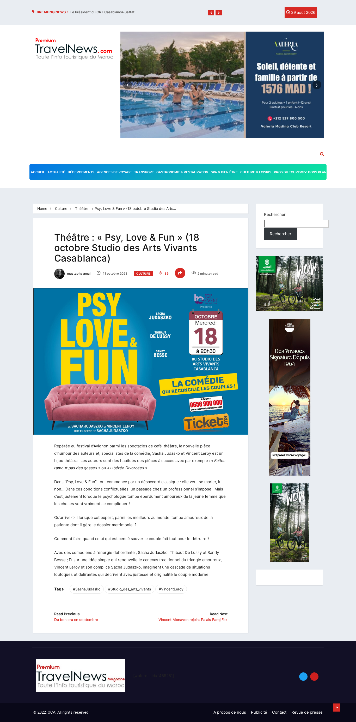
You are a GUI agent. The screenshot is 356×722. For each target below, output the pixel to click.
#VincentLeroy (171, 589)
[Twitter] (265, 14)
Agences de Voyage (114, 172)
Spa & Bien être (224, 172)
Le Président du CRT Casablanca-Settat (102, 12)
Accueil (38, 172)
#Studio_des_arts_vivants (129, 589)
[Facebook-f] (254, 14)
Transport (144, 172)
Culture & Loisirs (255, 172)
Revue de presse (307, 712)
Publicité (259, 712)
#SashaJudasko (86, 589)
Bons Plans (318, 172)
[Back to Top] (336, 707)
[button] (211, 13)
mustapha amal (78, 273)
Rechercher (275, 214)
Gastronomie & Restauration (182, 172)
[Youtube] (314, 676)
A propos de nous (229, 712)
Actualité (56, 172)
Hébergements (81, 172)
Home (42, 208)
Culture (61, 208)
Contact (279, 712)
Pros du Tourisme (289, 172)
